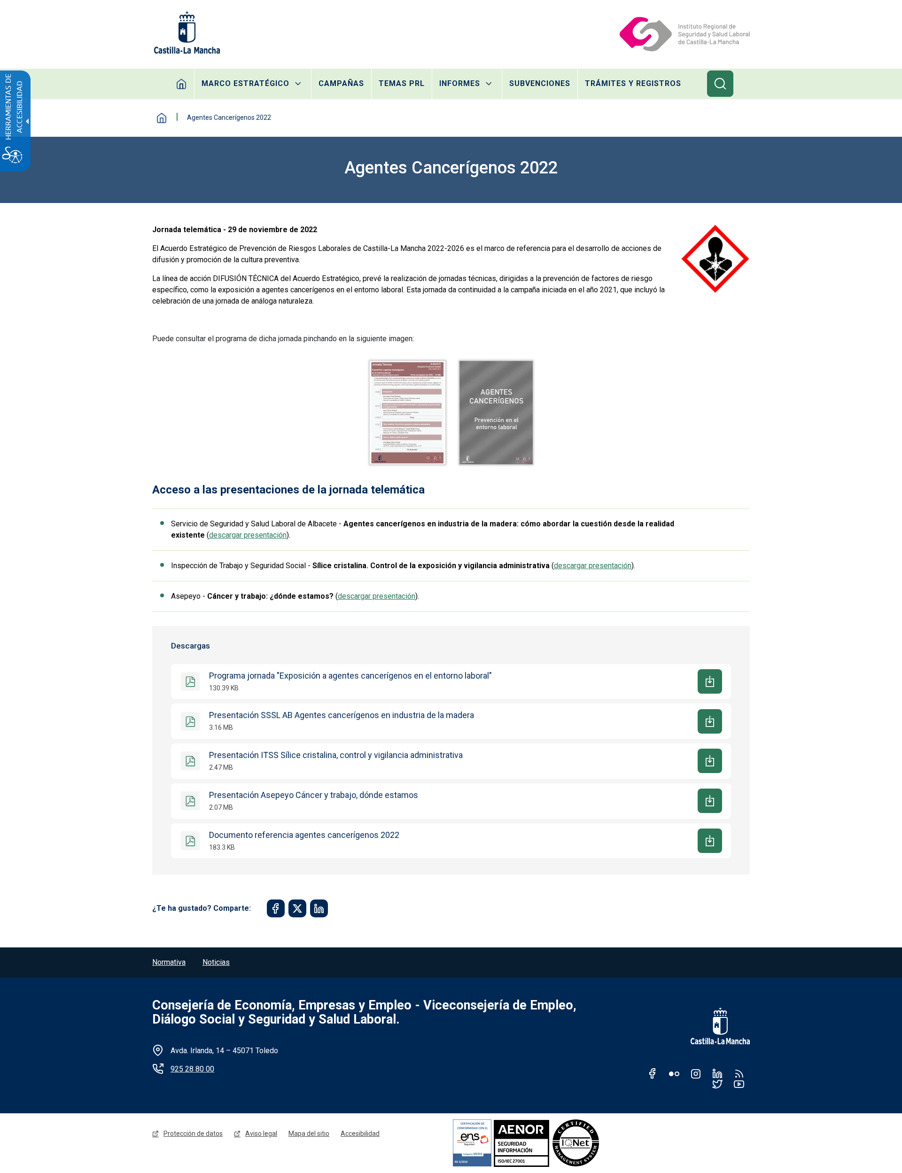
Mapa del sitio (308, 1133)
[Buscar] (720, 83)
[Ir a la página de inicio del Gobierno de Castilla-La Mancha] (186, 32)
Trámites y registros (633, 83)
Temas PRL (402, 83)
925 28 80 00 (192, 1068)
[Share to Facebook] (276, 908)
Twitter (717, 1084)
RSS (739, 1073)
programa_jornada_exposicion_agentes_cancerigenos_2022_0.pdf (407, 412)
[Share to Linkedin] (319, 908)
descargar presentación (248, 535)
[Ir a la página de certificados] (553, 1142)
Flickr (674, 1073)
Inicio (181, 84)
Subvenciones (539, 83)
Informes (459, 83)
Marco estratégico (245, 83)
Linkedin (717, 1073)
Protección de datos (193, 1133)
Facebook (652, 1073)
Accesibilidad (360, 1133)
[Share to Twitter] (297, 908)
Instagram (696, 1073)
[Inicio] (684, 32)
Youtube (739, 1084)
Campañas (341, 83)
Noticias (216, 962)
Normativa (169, 962)
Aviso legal (261, 1133)
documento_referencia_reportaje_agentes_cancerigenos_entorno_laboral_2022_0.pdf (496, 412)
